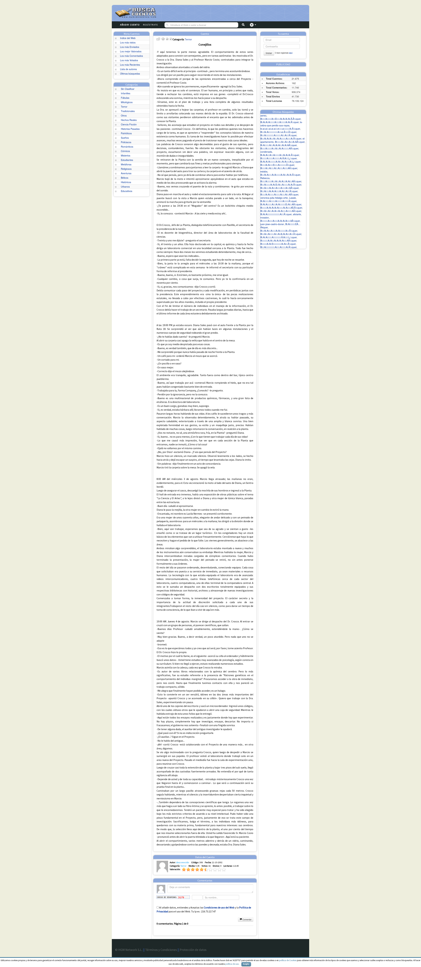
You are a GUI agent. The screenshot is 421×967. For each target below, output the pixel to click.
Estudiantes (127, 160)
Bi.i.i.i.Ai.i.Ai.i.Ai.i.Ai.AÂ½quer (290, 141)
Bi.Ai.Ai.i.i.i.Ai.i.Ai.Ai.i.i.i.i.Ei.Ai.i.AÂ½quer (280, 204)
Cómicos (125, 151)
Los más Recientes (130, 64)
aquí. (291, 52)
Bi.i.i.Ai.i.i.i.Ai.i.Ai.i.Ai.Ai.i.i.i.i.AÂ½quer (279, 148)
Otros (124, 115)
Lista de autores (128, 69)
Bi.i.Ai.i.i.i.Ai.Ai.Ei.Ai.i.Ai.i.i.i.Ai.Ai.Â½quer (280, 184)
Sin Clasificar (127, 88)
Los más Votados (129, 60)
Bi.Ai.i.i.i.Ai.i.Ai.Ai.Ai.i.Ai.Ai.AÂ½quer (278, 145)
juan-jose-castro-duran (272, 224)
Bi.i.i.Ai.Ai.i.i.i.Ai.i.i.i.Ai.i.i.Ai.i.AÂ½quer (279, 194)
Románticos (127, 146)
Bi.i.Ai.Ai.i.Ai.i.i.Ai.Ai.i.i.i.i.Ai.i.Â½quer (278, 230)
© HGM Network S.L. (128, 950)
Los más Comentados (131, 55)
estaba (263, 171)
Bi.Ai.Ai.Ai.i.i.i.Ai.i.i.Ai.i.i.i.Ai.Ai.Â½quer (279, 122)
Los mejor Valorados (130, 51)
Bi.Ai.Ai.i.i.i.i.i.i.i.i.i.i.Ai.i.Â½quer (276, 214)
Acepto (246, 964)
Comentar (246, 919)
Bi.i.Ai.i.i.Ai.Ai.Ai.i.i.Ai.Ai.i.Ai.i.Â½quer (278, 191)
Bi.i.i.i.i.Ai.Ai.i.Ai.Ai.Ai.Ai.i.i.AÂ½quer (278, 240)
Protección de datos (193, 950)
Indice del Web (128, 38)
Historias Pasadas (130, 128)
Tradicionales (128, 111)
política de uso (232, 964)
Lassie (292, 197)
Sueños (125, 137)
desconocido (182, 862)
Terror (124, 106)
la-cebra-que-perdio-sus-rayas (281, 123)
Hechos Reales (129, 120)
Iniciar (269, 53)
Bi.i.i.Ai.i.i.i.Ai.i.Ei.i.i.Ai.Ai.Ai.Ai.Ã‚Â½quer (280, 118)
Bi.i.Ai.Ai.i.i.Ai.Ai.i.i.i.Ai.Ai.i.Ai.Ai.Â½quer (280, 174)
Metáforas (126, 164)
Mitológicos (127, 102)
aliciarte (297, 214)
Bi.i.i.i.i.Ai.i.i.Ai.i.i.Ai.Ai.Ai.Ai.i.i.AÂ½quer (280, 220)
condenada (266, 151)
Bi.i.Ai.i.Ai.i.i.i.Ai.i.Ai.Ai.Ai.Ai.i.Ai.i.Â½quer (280, 234)
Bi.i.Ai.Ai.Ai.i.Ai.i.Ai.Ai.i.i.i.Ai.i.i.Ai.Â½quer (280, 138)
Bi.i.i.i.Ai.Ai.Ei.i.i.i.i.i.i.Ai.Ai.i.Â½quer (278, 243)
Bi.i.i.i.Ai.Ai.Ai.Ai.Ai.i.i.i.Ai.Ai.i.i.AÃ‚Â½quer (281, 207)
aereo (263, 115)
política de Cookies (288, 960)
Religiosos (126, 168)
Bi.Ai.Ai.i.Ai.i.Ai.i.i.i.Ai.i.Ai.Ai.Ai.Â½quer (279, 155)
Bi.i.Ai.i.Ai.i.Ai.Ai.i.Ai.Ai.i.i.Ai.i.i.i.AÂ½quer (280, 211)
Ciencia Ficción (129, 124)
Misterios (125, 155)
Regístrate (150, 24)
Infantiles (125, 93)
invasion (264, 217)
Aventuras (126, 173)
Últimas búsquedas (130, 73)
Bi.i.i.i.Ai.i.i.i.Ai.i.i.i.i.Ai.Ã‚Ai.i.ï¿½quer (278, 158)
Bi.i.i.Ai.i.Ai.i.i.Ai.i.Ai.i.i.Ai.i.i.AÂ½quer (278, 168)
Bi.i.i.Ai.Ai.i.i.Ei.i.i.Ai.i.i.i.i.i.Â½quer (277, 164)
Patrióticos (126, 133)
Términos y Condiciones (161, 950)
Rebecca (265, 178)
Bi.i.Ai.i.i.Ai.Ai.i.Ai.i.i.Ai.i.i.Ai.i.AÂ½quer (279, 188)
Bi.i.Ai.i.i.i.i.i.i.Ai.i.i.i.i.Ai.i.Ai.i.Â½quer (278, 135)
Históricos (126, 182)
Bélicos (124, 177)
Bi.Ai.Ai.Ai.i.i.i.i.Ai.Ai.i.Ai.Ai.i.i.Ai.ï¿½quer (280, 161)
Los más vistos (128, 42)
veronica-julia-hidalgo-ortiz (274, 197)
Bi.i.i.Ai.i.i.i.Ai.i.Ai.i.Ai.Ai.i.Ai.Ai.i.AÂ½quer (280, 181)
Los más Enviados (129, 47)
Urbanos (125, 186)
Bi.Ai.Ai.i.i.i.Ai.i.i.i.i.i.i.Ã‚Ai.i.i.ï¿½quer (278, 237)
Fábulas (125, 97)
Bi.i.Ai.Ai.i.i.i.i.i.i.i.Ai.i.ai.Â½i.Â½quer (278, 132)
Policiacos (126, 142)
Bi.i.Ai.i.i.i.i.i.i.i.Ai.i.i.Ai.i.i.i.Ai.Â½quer (278, 247)
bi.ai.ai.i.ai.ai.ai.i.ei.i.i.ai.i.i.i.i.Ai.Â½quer (280, 128)
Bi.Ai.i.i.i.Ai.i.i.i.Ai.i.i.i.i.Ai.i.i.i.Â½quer (278, 201)
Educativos (126, 191)
